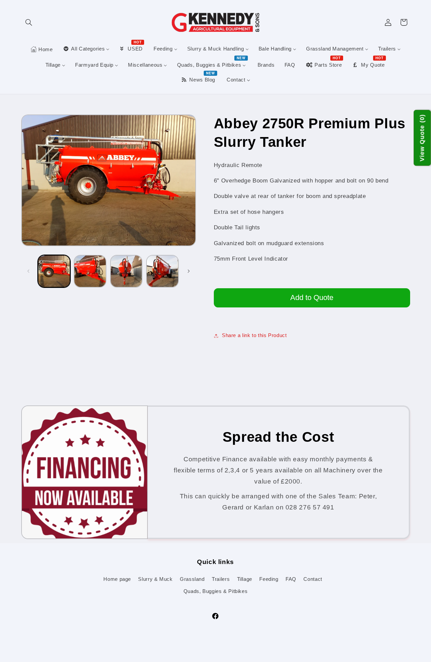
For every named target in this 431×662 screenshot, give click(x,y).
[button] (29, 22)
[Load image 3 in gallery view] (126, 271)
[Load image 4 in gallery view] (162, 271)
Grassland (192, 579)
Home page (117, 579)
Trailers (221, 579)
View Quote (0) (422, 138)
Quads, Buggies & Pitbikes (216, 591)
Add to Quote (311, 297)
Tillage (244, 579)
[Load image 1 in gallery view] (54, 271)
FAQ (291, 579)
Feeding (268, 579)
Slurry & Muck (155, 579)
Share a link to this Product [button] (254, 335)
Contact (312, 579)
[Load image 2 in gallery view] (90, 271)
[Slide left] (28, 271)
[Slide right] (188, 271)
